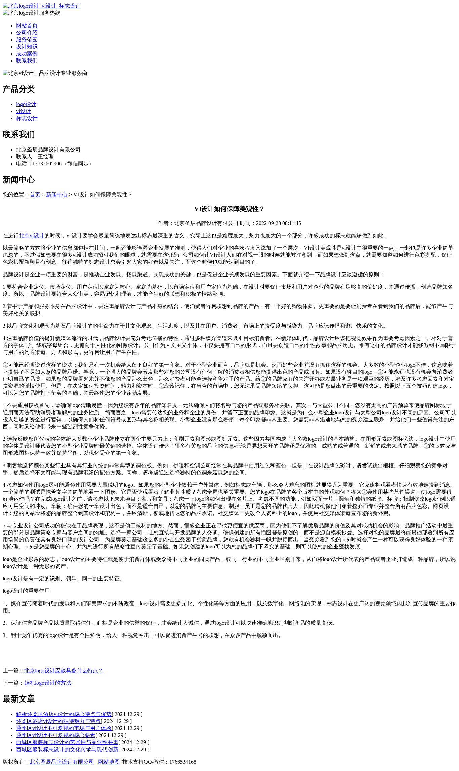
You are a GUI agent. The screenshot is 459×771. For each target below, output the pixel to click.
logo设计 (26, 104)
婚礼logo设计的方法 (47, 683)
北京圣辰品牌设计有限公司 (62, 762)
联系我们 (27, 60)
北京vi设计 (31, 235)
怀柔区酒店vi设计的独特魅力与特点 (58, 721)
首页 (35, 194)
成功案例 (27, 53)
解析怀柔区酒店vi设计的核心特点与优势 (64, 714)
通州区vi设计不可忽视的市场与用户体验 (64, 728)
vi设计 (23, 111)
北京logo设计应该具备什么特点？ (63, 670)
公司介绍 (27, 32)
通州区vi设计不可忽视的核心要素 (55, 735)
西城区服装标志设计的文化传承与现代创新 (67, 749)
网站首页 (27, 25)
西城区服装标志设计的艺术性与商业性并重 (67, 742)
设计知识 (27, 46)
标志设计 (27, 118)
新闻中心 (57, 194)
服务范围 (27, 39)
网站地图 (109, 762)
